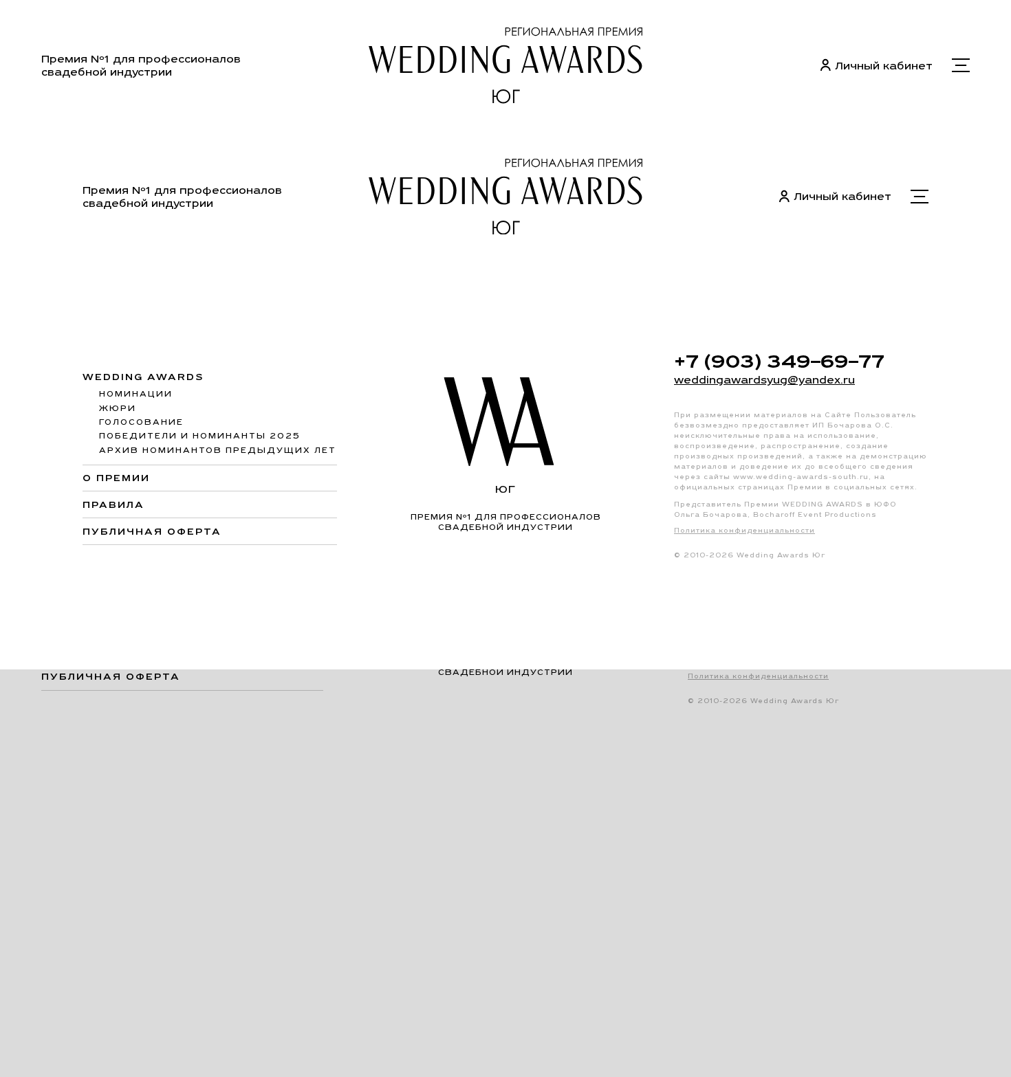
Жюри (117, 408)
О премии (116, 477)
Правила (113, 504)
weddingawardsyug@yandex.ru (764, 380)
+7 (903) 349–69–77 (779, 360)
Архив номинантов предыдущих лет (217, 450)
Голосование (141, 422)
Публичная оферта (152, 531)
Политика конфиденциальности (744, 530)
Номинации (136, 393)
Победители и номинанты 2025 (200, 435)
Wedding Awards (143, 377)
